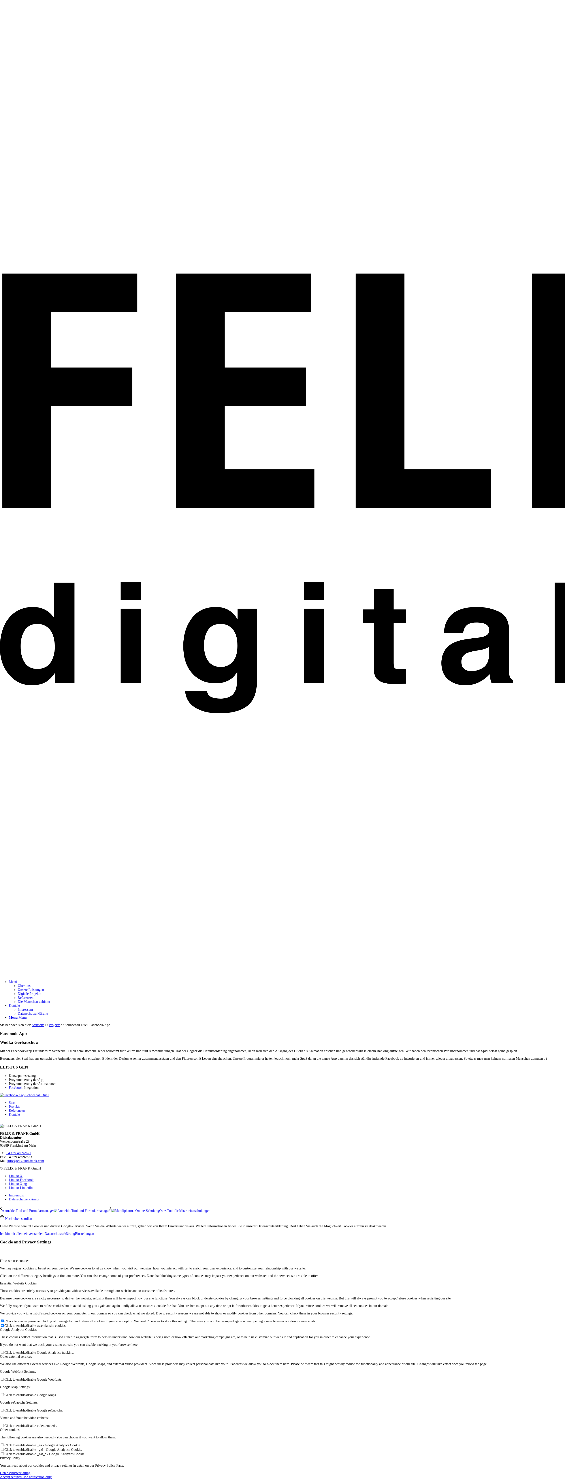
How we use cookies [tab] (14, 1261)
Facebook (16, 1087)
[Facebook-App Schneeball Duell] (24, 1095)
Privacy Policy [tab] (10, 1458)
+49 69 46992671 (18, 1153)
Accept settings (10, 1477)
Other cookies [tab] (9, 1430)
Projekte (14, 1106)
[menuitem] (287, 992)
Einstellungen (84, 1233)
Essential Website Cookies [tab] (18, 1283)
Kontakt (14, 1114)
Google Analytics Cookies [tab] (18, 1329)
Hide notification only (36, 1477)
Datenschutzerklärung (60, 1233)
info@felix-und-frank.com (25, 1161)
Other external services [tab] (16, 1356)
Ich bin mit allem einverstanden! (22, 1233)
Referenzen (17, 1110)
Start (12, 1102)
